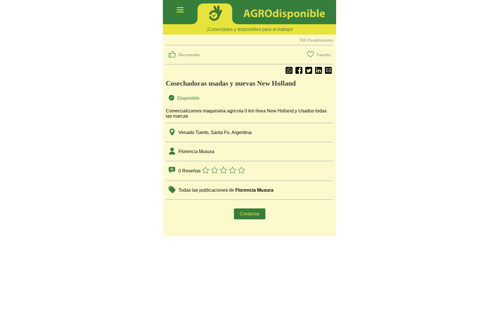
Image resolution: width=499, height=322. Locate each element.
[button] (184, 55)
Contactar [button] (250, 213)
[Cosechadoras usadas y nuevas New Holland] (328, 71)
